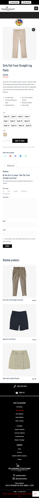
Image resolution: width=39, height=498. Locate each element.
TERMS (15, 491)
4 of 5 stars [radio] (24, 191)
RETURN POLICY (22, 491)
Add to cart (20, 140)
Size (4, 112)
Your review (6, 197)
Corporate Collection (19, 433)
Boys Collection (19, 417)
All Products (19, 407)
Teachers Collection (19, 429)
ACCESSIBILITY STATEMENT (26, 494)
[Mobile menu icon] (36, 8)
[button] (33, 29)
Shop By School (21, 147)
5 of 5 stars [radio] (7, 193)
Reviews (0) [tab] (10, 166)
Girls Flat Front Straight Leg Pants (13, 300)
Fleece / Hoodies (19, 421)
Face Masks (19, 426)
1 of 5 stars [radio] (4, 191)
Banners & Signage (19, 440)
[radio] (6, 116)
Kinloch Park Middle (12, 147)
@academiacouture (21, 479)
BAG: (27, 2)
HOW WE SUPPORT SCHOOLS (19, 456)
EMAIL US (22, 392)
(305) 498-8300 (22, 386)
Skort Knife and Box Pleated (11, 378)
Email (4, 230)
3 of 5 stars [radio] (16, 191)
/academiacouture (20, 475)
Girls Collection (19, 414)
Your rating (6, 188)
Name (4, 221)
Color (4, 131)
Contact (19, 459)
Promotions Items (19, 436)
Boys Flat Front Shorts (9, 339)
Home (19, 449)
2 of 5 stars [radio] (9, 191)
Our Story (19, 452)
